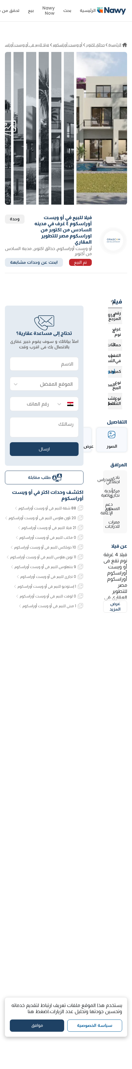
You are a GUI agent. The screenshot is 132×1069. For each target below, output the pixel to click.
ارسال (44, 449)
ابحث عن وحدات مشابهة (34, 262)
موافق (37, 1025)
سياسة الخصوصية (94, 1025)
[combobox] (50, 384)
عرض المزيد (115, 606)
